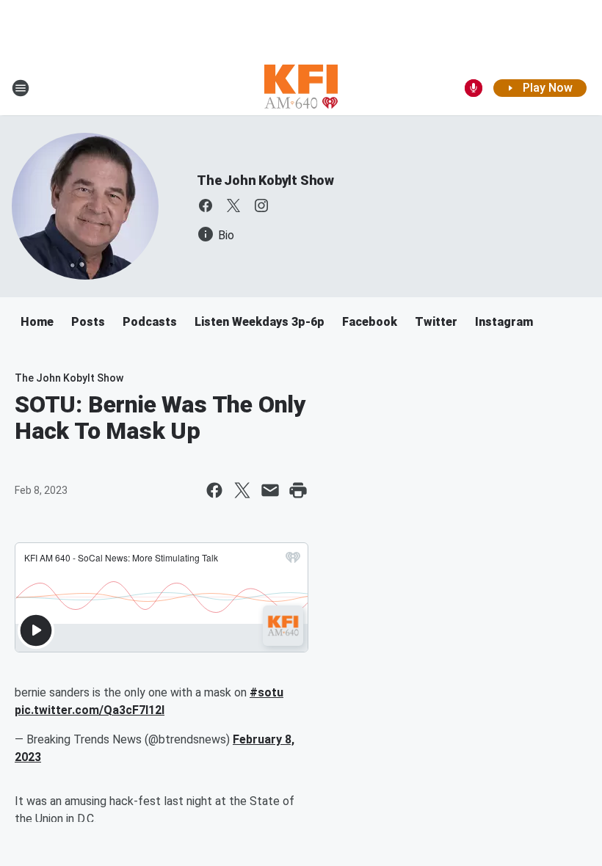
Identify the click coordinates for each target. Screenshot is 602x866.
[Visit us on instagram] (261, 205)
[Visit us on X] (233, 205)
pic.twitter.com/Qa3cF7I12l (89, 710)
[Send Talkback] (473, 88)
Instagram (504, 322)
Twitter (436, 322)
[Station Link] (301, 88)
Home (37, 322)
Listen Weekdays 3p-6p (259, 322)
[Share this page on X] (242, 490)
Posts (88, 322)
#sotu (266, 692)
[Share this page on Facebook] (214, 490)
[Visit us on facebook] (205, 205)
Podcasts (150, 322)
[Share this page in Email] (270, 490)
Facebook (369, 322)
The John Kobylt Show (265, 180)
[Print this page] (298, 490)
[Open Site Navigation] (20, 88)
